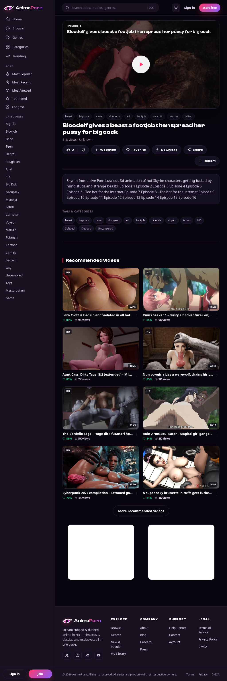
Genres (17, 37)
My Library (118, 654)
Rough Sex (13, 162)
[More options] (136, 315)
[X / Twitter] (67, 655)
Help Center (177, 628)
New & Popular (116, 644)
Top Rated (19, 98)
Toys (9, 283)
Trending (19, 56)
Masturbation (15, 291)
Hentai (10, 154)
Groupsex (12, 192)
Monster (12, 200)
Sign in (15, 674)
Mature (11, 230)
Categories (20, 46)
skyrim (174, 116)
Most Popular (22, 74)
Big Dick (11, 184)
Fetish (10, 207)
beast (68, 116)
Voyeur (11, 222)
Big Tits (11, 124)
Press (144, 649)
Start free (210, 8)
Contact (174, 635)
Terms (190, 674)
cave (99, 116)
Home (17, 19)
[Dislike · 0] (83, 150)
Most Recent (21, 82)
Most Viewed (21, 90)
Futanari (12, 237)
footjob (141, 116)
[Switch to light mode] (176, 8)
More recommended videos (141, 511)
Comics (11, 253)
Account (174, 642)
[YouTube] (98, 655)
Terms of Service (204, 630)
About (144, 628)
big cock (84, 116)
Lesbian (11, 260)
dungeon (114, 116)
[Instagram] (77, 655)
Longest (18, 107)
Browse (17, 28)
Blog (143, 635)
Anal (9, 169)
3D (8, 177)
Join (40, 674)
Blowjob (11, 131)
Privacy (202, 674)
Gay (8, 268)
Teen (9, 147)
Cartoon (11, 245)
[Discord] (88, 655)
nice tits (157, 116)
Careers (145, 642)
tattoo (188, 116)
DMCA (202, 647)
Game (10, 298)
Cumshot (12, 215)
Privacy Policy (207, 639)
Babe (9, 139)
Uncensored (14, 275)
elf (128, 116)
